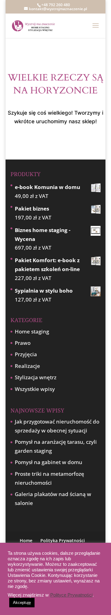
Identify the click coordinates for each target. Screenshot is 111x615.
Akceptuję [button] (22, 602)
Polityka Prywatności (62, 540)
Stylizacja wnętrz (35, 377)
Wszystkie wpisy (35, 388)
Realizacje (27, 365)
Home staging (32, 331)
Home (26, 540)
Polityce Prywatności (71, 595)
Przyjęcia (26, 354)
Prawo (23, 342)
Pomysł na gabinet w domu (48, 462)
